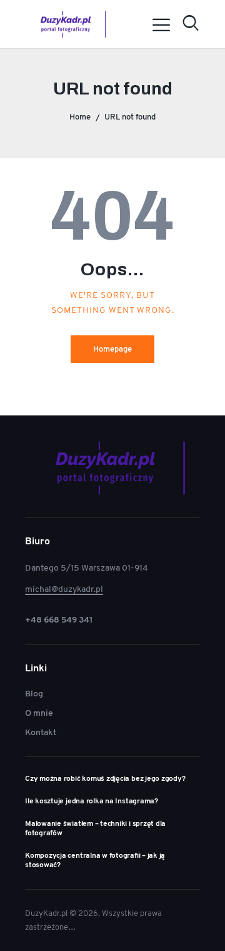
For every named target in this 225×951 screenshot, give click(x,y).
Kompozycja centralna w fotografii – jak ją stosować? (95, 860)
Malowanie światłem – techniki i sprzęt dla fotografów (95, 828)
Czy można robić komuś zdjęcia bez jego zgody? (105, 778)
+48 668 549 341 (59, 619)
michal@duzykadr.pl (64, 588)
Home (80, 116)
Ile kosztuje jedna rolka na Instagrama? (91, 801)
